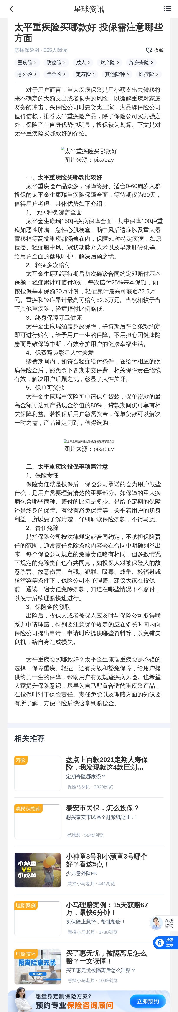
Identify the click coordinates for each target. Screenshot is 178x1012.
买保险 (58, 107)
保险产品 (37, 125)
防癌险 (54, 62)
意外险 (25, 74)
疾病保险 (90, 90)
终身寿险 (139, 62)
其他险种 (115, 74)
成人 (81, 62)
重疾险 (25, 62)
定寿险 (83, 74)
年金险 (54, 74)
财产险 (107, 62)
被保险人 (137, 563)
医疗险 (146, 74)
